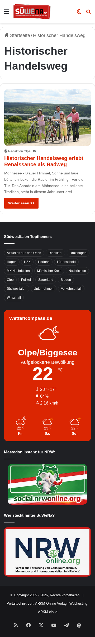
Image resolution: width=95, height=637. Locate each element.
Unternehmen (44, 289)
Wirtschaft (14, 297)
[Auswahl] (6, 13)
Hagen (12, 262)
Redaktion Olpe (19, 151)
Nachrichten (77, 271)
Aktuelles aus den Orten (24, 253)
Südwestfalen (16, 289)
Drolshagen (78, 253)
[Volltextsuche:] (88, 13)
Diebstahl (55, 253)
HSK (27, 262)
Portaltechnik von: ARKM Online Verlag (36, 603)
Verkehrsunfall (71, 289)
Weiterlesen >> (21, 203)
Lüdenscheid (66, 262)
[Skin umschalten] (79, 13)
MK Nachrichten (18, 271)
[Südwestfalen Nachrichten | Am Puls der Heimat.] (32, 11)
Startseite (19, 35)
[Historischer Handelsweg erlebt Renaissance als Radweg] (47, 117)
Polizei (26, 280)
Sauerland (45, 280)
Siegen (66, 280)
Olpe (10, 280)
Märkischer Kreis (49, 271)
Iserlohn (44, 262)
